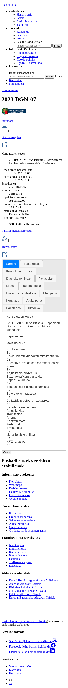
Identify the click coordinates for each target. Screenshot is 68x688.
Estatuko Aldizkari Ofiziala (25, 594)
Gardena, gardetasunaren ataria (27, 530)
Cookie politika (26, 59)
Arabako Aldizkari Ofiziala (25, 583)
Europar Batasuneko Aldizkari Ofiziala (32, 597)
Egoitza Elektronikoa (29, 63)
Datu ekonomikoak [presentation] (18, 278)
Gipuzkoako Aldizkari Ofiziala (27, 590)
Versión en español (20, 666)
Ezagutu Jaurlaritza (20, 516)
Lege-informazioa (27, 56)
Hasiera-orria (24, 14)
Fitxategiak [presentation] (46, 278)
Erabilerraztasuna (27, 52)
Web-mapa (23, 38)
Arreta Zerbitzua (19, 523)
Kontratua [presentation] (12, 300)
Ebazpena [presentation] (50, 293)
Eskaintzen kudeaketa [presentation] (21, 293)
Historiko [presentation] (34, 308)
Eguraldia (15, 558)
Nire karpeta (16, 83)
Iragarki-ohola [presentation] (31, 285)
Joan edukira (9, 4)
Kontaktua (23, 31)
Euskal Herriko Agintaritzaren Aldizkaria (33, 580)
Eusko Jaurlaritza (27, 21)
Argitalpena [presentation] (34, 300)
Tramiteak (23, 24)
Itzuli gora (15, 673)
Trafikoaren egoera (20, 562)
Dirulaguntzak (17, 548)
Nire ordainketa (18, 555)
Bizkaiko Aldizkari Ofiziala (25, 587)
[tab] (11, 264)
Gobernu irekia (18, 527)
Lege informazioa (19, 495)
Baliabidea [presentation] (13, 308)
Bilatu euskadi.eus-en (29, 41)
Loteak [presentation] (10, 285)
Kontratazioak (10, 90)
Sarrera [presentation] (11, 263)
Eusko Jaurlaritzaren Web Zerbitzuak (24, 621)
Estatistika (15, 565)
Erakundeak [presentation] (31, 263)
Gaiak (20, 18)
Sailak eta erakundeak (22, 520)
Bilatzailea (23, 35)
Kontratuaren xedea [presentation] (19, 271)
